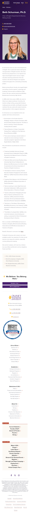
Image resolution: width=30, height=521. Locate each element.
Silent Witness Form (8, 507)
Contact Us (16, 317)
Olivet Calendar (14, 359)
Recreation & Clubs (14, 351)
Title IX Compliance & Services (19, 504)
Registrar (14, 373)
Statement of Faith (14, 414)
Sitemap (15, 510)
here (22, 231)
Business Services (14, 418)
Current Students (14, 427)
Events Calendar (14, 453)
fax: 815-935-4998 (15, 313)
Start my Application (14, 286)
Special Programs (14, 381)
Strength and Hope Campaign (14, 461)
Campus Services (14, 355)
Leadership (14, 406)
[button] (16, 3)
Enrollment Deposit (14, 451)
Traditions (14, 410)
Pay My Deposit (14, 398)
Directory (8, 7)
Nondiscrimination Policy (10, 501)
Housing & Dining (14, 353)
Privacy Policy (9, 504)
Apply (14, 388)
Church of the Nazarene (14, 412)
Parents (14, 433)
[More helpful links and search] (26, 2)
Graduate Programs (14, 371)
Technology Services (14, 357)
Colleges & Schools (14, 369)
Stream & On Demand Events (14, 457)
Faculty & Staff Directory (14, 377)
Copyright (9, 498)
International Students (14, 392)
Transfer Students (14, 394)
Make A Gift (14, 445)
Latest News (14, 449)
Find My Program (14, 396)
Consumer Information (14, 416)
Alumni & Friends (14, 431)
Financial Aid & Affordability (14, 390)
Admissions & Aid (14, 386)
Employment (14, 463)
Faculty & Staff (14, 429)
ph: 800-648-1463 (15, 309)
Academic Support (14, 379)
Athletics (14, 349)
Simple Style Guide (18, 507)
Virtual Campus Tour (14, 467)
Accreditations (14, 375)
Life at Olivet (14, 345)
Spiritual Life (14, 347)
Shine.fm (25, 507)
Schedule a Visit (14, 283)
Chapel (14, 447)
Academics (14, 367)
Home (3, 7)
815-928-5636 (7, 23)
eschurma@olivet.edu (9, 26)
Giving (14, 408)
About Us (14, 404)
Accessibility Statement (18, 498)
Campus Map (14, 361)
